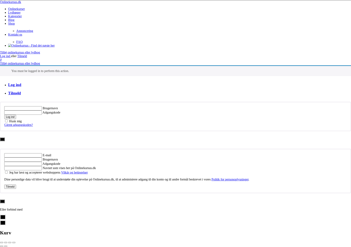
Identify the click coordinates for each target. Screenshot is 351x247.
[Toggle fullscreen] (9, 242)
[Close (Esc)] (1, 242)
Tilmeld (22, 56)
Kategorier (15, 16)
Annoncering (24, 31)
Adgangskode (51, 112)
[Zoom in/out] (13, 242)
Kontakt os (15, 34)
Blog (11, 20)
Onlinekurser (16, 9)
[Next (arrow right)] (5, 246)
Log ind (5, 56)
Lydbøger (14, 12)
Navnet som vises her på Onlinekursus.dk (69, 168)
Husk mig (15, 121)
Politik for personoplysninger (229, 179)
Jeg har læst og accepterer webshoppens (48, 172)
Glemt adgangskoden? (18, 125)
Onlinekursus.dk (10, 2)
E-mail (47, 155)
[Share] (5, 242)
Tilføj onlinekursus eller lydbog (20, 52)
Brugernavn (50, 108)
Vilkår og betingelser (74, 172)
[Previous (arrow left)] (1, 246)
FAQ (19, 42)
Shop (11, 23)
